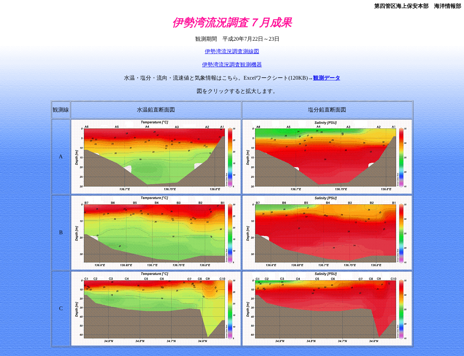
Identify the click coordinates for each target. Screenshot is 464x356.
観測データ (326, 78)
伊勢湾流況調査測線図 (232, 51)
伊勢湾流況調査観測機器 (232, 64)
